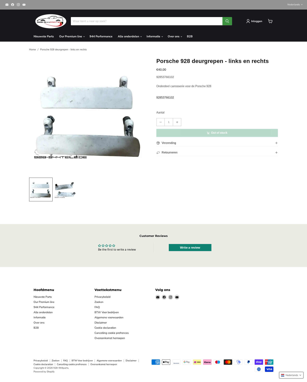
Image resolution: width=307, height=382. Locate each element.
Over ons (174, 36)
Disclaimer (101, 322)
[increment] (177, 122)
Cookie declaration (105, 328)
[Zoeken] (227, 21)
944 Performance (101, 36)
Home (32, 49)
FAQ (97, 307)
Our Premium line (71, 36)
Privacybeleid (103, 297)
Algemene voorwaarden (109, 317)
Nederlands (293, 4)
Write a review (190, 248)
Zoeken (99, 302)
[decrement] (161, 122)
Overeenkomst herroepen (110, 338)
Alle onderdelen (129, 36)
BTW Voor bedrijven (107, 312)
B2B (190, 36)
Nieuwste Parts (44, 36)
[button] (291, 375)
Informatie (154, 36)
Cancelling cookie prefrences (112, 333)
